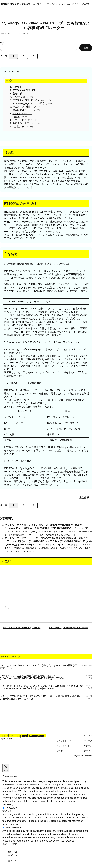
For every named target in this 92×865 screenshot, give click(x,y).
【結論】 (17, 87)
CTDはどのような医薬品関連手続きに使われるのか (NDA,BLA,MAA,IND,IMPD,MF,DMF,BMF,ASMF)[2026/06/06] (32, 677)
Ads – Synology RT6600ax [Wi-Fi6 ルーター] (69, 627)
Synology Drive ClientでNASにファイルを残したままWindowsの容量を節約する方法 (38, 666)
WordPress (88, 756)
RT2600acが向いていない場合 (35, 103)
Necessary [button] (8, 804)
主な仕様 (23, 96)
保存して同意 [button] (9, 844)
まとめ (22, 113)
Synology (24, 33)
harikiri (9, 33)
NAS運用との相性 (28, 106)
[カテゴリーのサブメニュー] (44, 4)
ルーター (4, 607)
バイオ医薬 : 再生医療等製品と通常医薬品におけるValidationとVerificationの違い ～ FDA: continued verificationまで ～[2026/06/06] (41, 687)
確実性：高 (24, 126)
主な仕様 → (85, 497)
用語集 (22, 116)
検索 (2, 42)
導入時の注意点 (27, 110)
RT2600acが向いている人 (32, 100)
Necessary (11, 807)
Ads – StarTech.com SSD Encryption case (21, 627)
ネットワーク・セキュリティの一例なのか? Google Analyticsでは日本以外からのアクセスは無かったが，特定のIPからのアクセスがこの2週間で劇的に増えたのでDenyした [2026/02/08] (48, 541)
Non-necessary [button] (10, 824)
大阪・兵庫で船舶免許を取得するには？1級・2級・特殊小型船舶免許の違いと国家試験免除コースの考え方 (40, 697)
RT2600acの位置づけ (24, 90)
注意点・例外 (26, 120)
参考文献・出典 (27, 123)
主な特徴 (17, 93)
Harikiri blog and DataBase (15, 4)
